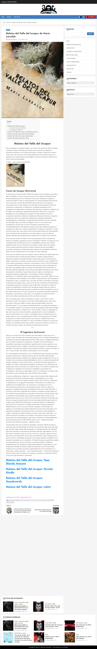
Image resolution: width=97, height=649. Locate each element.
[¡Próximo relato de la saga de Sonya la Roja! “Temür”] (38, 606)
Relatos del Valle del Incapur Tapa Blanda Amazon (23, 132)
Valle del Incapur (10, 502)
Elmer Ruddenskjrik (12, 39)
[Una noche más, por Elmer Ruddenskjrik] (70, 625)
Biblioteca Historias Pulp (73, 44)
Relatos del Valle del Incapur (16, 126)
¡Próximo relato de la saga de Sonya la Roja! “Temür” (52, 606)
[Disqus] (32, 535)
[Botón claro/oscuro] (80, 17)
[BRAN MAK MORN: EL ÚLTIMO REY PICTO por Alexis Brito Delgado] (8, 606)
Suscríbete (91, 17)
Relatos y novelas (18, 604)
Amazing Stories (71, 65)
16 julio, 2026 (81, 628)
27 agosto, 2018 (23, 39)
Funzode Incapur (25, 500)
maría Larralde (42, 500)
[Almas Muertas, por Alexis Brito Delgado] (70, 637)
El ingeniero (12, 500)
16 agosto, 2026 (50, 609)
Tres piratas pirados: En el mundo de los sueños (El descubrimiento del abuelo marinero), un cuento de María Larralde (23, 638)
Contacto (69, 72)
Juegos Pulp (69, 68)
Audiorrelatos (70, 48)
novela (47, 500)
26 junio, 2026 (50, 640)
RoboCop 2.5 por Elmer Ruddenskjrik (52, 637)
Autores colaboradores (19, 602)
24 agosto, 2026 (20, 611)
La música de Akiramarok (73, 51)
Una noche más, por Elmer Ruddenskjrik (83, 625)
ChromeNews (56, 647)
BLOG (3, 17)
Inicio (8, 17)
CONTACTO (17, 17)
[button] (83, 17)
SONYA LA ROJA (51, 604)
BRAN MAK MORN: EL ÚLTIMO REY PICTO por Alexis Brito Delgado (21, 607)
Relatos (52, 500)
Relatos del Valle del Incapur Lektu (18, 138)
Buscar (70, 29)
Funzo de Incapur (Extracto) (18, 128)
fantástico (19, 500)
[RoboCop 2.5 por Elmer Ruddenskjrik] (39, 637)
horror (32, 500)
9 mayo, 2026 (81, 640)
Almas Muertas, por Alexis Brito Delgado (83, 637)
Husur (36, 500)
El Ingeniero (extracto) (17, 130)
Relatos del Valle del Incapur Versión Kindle (21, 134)
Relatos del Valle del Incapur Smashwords (20, 136)
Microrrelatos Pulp (71, 55)
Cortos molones (70, 58)
